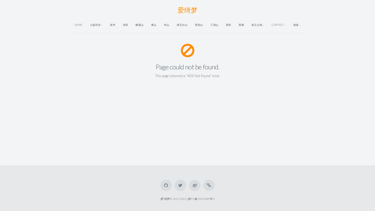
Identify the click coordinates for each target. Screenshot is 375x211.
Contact (277, 24)
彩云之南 (257, 24)
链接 (296, 24)
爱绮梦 (187, 10)
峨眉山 (140, 24)
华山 (166, 24)
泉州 (112, 24)
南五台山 (182, 24)
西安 (228, 24)
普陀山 (199, 24)
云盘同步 (95, 24)
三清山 (214, 24)
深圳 (125, 24)
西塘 (241, 24)
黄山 (153, 24)
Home (79, 24)
